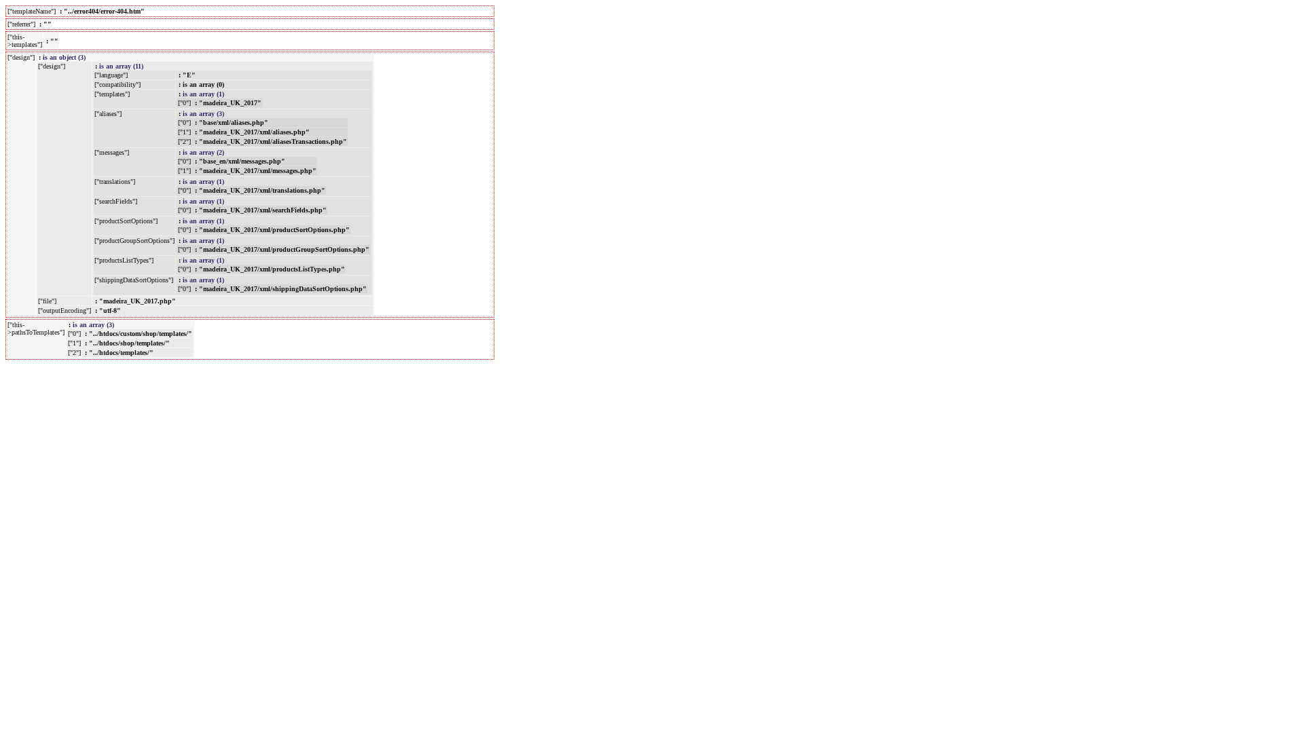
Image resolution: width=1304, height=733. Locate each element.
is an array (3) (203, 113)
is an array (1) (203, 94)
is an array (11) (121, 66)
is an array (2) (203, 152)
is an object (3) (64, 57)
